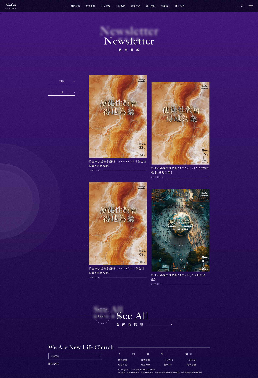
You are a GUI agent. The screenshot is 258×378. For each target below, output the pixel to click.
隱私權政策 (53, 363)
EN (190, 354)
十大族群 (168, 360)
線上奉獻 (145, 364)
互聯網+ (165, 6)
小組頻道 (121, 6)
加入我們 (180, 6)
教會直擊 (145, 360)
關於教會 (122, 360)
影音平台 (122, 364)
